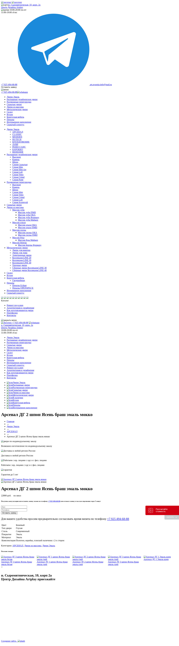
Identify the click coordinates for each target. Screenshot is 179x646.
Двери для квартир (21, 250)
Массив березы (19, 242)
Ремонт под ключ (15, 305)
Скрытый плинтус (15, 124)
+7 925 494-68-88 (9, 84)
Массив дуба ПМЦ (27, 212)
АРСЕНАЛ (17, 132)
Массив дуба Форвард (28, 217)
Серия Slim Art (19, 169)
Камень (15, 159)
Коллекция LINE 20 (21, 258)
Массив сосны (19, 230)
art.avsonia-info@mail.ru (101, 84)
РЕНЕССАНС (19, 147)
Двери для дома (19, 253)
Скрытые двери (14, 104)
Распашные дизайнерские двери (22, 99)
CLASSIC (17, 134)
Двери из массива (15, 107)
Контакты (11, 315)
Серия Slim (17, 167)
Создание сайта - (9, 641)
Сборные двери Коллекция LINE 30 (29, 268)
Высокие (16, 157)
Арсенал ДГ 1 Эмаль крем (156, 559)
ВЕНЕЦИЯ (17, 152)
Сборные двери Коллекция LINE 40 (29, 270)
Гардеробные (18, 280)
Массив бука (18, 237)
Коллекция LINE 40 (21, 263)
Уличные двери (19, 265)
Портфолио (12, 313)
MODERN (17, 137)
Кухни (10, 114)
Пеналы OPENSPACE (22, 288)
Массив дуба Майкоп (28, 220)
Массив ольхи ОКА (27, 225)
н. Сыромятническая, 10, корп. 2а (20, 6)
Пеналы (10, 119)
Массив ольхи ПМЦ (27, 227)
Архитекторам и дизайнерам (20, 308)
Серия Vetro (17, 174)
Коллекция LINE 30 (21, 260)
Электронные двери (21, 255)
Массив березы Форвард (29, 245)
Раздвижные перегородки (19, 102)
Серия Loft (17, 172)
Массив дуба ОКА (27, 215)
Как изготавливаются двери (20, 310)
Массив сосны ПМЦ (27, 235)
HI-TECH (16, 139)
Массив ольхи (19, 222)
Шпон (15, 162)
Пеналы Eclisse (19, 285)
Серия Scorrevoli (20, 202)
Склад (10, 112)
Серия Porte (17, 179)
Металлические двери (17, 109)
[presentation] (1, 567)
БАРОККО (17, 149)
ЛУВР (15, 144)
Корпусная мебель (15, 117)
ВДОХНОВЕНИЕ (21, 142)
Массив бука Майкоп (28, 240)
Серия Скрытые (20, 164)
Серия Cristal (18, 177)
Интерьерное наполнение (19, 122)
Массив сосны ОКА (27, 232)
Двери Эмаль (13, 97)
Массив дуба (18, 210)
